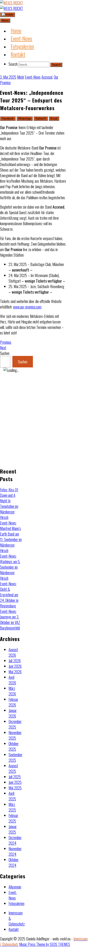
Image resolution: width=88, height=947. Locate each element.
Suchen (4, 353)
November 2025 (15, 735)
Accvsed (46, 77)
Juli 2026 (15, 660)
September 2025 (15, 757)
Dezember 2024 (15, 840)
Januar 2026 (13, 713)
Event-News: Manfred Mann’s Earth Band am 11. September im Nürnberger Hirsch (11, 536)
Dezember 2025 (15, 724)
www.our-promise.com (27, 307)
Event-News (33, 77)
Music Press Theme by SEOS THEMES (44, 944)
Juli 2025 (15, 776)
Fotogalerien (16, 903)
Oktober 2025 (14, 746)
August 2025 (13, 768)
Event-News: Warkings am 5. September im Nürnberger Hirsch (10, 567)
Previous (5, 342)
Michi (20, 77)
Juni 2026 (15, 666)
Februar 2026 (13, 702)
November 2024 (15, 851)
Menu (5, 20)
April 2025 (12, 796)
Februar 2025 (13, 818)
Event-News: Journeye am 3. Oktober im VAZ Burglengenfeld (10, 620)
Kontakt (14, 929)
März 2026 (12, 691)
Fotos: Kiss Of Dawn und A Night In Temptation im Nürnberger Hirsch (9, 503)
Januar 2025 (13, 829)
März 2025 (12, 807)
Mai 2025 (15, 788)
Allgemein (15, 887)
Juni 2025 (15, 782)
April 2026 (12, 679)
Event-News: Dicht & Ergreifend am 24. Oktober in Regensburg (9, 595)
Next (3, 347)
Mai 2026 (15, 671)
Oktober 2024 (14, 862)
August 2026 (13, 652)
